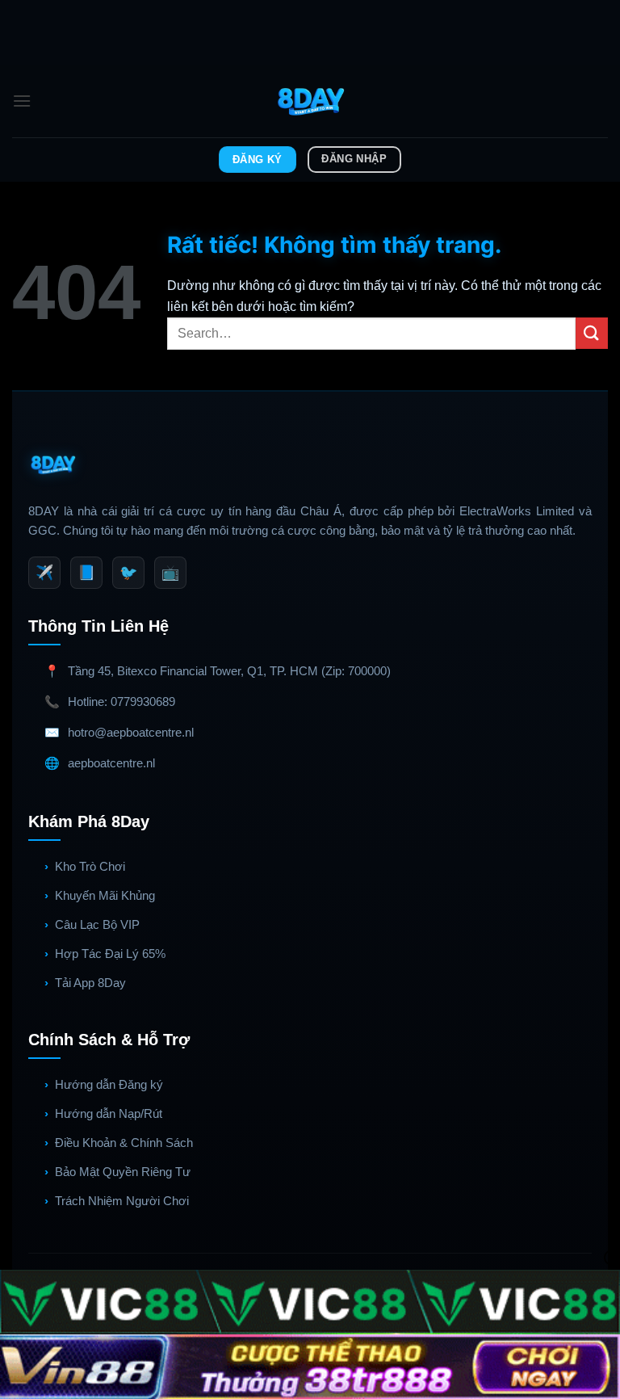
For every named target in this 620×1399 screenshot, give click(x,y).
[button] (21, 100)
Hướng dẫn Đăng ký (109, 1084)
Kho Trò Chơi (90, 866)
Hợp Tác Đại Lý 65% (110, 953)
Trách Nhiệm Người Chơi (122, 1201)
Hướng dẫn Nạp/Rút (108, 1113)
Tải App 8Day (90, 982)
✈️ (44, 573)
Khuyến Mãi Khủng (105, 895)
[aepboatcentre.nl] (310, 101)
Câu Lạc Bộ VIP (97, 924)
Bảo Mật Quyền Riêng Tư (123, 1171)
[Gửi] (592, 333)
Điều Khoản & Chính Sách (124, 1142)
